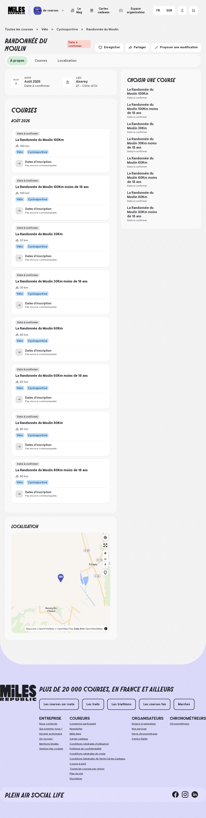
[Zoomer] (105, 553)
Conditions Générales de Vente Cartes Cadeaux (97, 758)
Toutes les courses (19, 29)
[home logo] (18, 693)
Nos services (139, 728)
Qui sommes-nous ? (50, 728)
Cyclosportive (67, 29)
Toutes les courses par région (87, 768)
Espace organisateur (144, 723)
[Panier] (193, 10)
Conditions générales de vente (87, 753)
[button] (61, 583)
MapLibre (31, 628)
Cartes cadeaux (79, 738)
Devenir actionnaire (50, 733)
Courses (41, 61)
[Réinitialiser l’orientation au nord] (105, 565)
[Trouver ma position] (105, 537)
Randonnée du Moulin (102, 29)
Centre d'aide (139, 738)
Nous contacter (48, 723)
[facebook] (177, 794)
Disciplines (76, 778)
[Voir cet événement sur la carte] (67, 82)
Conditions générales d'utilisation (89, 743)
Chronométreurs (179, 723)
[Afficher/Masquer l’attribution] (105, 628)
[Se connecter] (182, 10)
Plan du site (76, 773)
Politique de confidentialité (85, 748)
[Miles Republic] (16, 10)
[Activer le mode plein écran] (105, 545)
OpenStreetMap (94, 628)
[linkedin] (196, 794)
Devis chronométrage (144, 733)
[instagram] (187, 794)
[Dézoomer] (105, 559)
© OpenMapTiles (64, 628)
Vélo (44, 29)
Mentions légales (49, 743)
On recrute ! (46, 738)
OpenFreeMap (46, 628)
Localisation (67, 61)
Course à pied (78, 763)
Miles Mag (75, 733)
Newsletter (76, 728)
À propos (17, 61)
